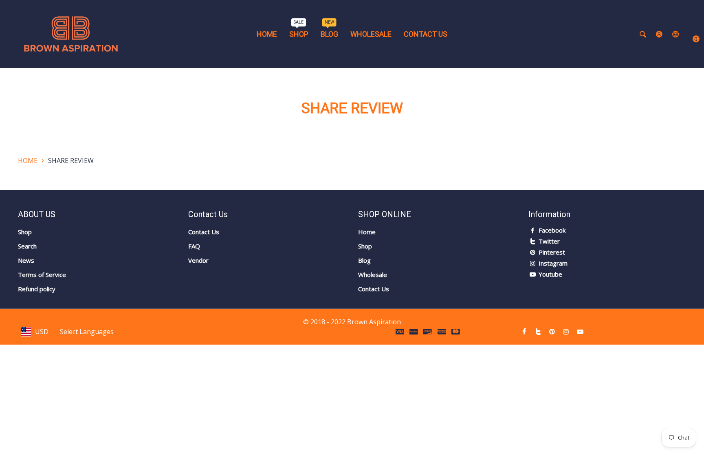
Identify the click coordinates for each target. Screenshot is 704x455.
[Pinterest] (552, 331)
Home (27, 160)
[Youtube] (580, 331)
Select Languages (87, 331)
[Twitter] (538, 331)
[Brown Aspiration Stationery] (71, 33)
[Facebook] (523, 331)
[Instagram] (565, 331)
